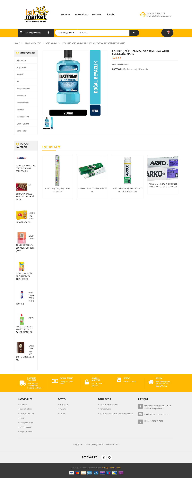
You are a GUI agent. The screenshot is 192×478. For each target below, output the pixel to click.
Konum (159, 378)
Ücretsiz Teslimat (31, 379)
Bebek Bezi (21, 95)
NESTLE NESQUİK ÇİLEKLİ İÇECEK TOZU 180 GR (24, 276)
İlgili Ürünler (51, 147)
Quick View (57, 165)
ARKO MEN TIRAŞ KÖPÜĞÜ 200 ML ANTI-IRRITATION (127, 190)
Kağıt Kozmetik (33, 43)
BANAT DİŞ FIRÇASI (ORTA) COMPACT (57, 190)
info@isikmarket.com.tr (161, 16)
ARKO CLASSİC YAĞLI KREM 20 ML (92, 190)
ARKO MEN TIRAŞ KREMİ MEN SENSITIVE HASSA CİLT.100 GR (163, 185)
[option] (75, 83)
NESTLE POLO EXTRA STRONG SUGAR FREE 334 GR (25, 168)
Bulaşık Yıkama (23, 116)
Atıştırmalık (21, 67)
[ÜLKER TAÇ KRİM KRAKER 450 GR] (21, 215)
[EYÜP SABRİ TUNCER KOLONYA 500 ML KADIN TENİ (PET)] (21, 238)
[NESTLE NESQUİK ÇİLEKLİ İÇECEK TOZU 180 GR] (21, 266)
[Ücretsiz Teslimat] (22, 383)
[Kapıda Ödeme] (54, 381)
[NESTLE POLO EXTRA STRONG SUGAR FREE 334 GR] (21, 158)
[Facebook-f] (103, 457)
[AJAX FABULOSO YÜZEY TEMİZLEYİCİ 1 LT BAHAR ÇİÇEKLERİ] (21, 319)
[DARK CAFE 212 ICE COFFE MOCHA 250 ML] (21, 347)
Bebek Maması (23, 102)
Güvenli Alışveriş (96, 379)
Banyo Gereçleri (23, 88)
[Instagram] (109, 457)
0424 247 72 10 (159, 13)
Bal (18, 81)
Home (17, 43)
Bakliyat (20, 74)
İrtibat (127, 378)
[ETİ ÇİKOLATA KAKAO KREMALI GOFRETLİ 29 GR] (21, 186)
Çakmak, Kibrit (23, 123)
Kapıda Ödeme (66, 378)
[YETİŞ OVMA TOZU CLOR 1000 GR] (21, 294)
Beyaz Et (20, 109)
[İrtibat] (118, 379)
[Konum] (150, 382)
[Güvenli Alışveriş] (86, 382)
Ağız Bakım (51, 43)
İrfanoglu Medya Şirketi (111, 467)
